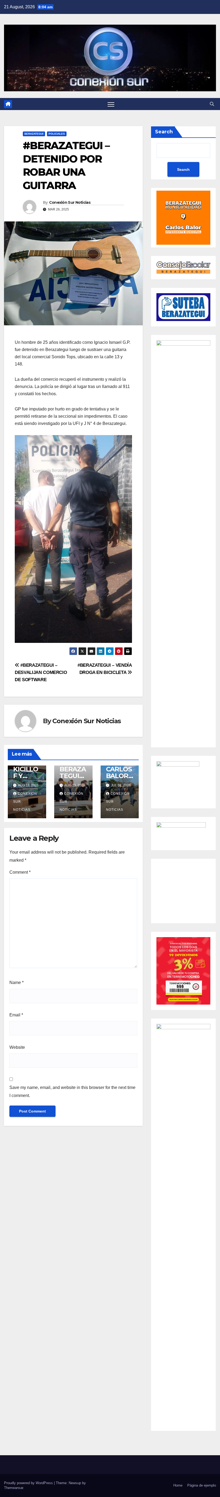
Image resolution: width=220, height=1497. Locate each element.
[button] (212, 104)
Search (164, 132)
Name (16, 982)
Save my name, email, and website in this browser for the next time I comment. (72, 1091)
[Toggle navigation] (111, 104)
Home (177, 1485)
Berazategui (33, 133)
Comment (20, 872)
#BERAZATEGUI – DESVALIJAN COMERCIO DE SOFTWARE (41, 672)
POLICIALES (57, 133)
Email (16, 1015)
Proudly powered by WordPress (29, 1483)
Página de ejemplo (201, 1485)
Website (17, 1047)
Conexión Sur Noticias (69, 202)
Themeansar (13, 1488)
